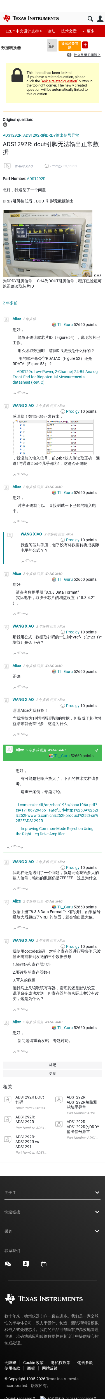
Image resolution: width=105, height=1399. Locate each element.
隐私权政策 (60, 1362)
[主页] (31, 18)
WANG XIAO (23, 166)
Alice (17, 318)
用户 (100, 19)
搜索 (90, 19)
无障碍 (10, 1362)
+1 (97, 750)
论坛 (51, 31)
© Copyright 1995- (24, 1379)
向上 (15, 393)
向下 (27, 393)
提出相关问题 (69, 45)
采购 (8, 1231)
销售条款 (85, 1362)
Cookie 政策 (33, 1362)
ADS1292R (36, 178)
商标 (31, 1368)
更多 (91, 31)
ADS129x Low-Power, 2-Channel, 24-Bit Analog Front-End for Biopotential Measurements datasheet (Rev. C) (55, 376)
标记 (52, 1065)
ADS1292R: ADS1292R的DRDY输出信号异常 (41, 135)
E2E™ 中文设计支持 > (24, 31)
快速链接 (12, 1212)
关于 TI (10, 1192)
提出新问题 (85, 44)
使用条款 (12, 1368)
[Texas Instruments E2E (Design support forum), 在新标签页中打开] (25, 1266)
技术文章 (69, 31)
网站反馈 (50, 1368)
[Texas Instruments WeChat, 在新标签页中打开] (7, 1266)
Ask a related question (59, 81)
